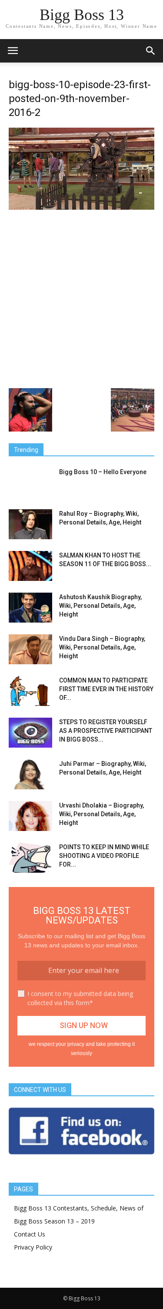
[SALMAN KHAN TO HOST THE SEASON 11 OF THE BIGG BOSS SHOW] (30, 566)
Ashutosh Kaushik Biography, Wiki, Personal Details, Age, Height (100, 606)
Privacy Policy (33, 1247)
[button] (151, 51)
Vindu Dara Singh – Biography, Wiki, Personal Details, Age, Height (102, 647)
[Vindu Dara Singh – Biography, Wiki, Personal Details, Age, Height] (30, 649)
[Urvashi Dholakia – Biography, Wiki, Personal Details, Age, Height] (30, 816)
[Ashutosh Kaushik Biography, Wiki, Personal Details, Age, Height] (30, 608)
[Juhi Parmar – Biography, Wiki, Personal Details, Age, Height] (30, 774)
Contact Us (29, 1234)
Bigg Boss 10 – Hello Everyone (102, 471)
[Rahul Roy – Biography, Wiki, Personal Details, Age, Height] (30, 524)
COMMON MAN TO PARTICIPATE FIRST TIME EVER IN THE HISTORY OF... (106, 689)
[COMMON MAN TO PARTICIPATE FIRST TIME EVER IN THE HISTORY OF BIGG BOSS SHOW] (30, 691)
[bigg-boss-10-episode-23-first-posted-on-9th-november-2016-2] (81, 207)
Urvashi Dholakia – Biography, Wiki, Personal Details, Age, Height (101, 814)
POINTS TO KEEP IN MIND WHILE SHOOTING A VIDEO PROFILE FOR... (104, 856)
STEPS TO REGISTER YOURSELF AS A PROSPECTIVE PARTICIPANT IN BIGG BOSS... (105, 731)
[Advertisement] (81, 298)
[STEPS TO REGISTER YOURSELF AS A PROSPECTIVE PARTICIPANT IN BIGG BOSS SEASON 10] (30, 733)
